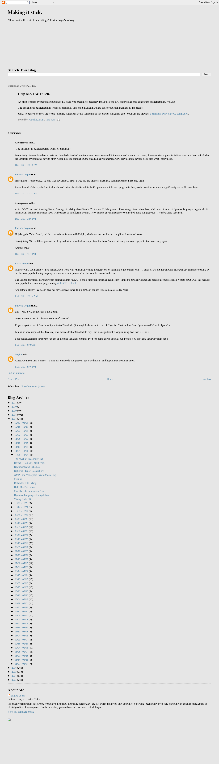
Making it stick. (25, 12)
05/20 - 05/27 (22, 591)
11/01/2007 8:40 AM (25, 344)
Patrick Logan (23, 174)
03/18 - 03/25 (22, 627)
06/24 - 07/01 (22, 571)
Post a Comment (16, 372)
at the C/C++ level (66, 283)
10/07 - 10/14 (22, 511)
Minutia (18, 478)
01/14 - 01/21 (22, 659)
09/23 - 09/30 (22, 519)
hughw (18, 354)
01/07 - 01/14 (22, 663)
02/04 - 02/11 (22, 647)
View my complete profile (21, 711)
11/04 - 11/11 (22, 450)
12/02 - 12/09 (22, 434)
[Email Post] (58, 119)
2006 (14, 667)
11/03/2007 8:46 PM (25, 366)
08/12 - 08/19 (22, 543)
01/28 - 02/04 (22, 651)
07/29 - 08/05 (22, 551)
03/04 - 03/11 (22, 635)
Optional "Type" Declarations (29, 470)
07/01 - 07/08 (22, 567)
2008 (14, 414)
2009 (14, 410)
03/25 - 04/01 (22, 623)
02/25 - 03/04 (22, 639)
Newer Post (14, 379)
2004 (14, 675)
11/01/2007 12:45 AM (26, 296)
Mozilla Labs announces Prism (29, 491)
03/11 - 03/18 (22, 631)
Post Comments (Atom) (33, 386)
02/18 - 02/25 (22, 643)
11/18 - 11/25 (22, 442)
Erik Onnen (21, 263)
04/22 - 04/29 (22, 607)
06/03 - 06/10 (22, 583)
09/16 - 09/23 (22, 523)
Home (110, 379)
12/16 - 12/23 (22, 426)
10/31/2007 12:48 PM (26, 164)
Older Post (206, 379)
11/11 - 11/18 (22, 446)
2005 (14, 671)
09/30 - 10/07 (22, 515)
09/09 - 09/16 (22, 527)
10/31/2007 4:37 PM (25, 253)
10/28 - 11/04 (22, 454)
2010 (14, 406)
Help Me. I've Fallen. (24, 487)
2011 (14, 402)
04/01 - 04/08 (22, 619)
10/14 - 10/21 (22, 507)
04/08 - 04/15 (22, 615)
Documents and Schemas (27, 466)
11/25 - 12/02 (22, 438)
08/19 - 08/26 (22, 539)
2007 (14, 418)
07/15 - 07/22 (22, 559)
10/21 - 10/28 (22, 503)
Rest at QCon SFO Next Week (29, 462)
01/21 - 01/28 (22, 655)
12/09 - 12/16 (22, 430)
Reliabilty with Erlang (25, 482)
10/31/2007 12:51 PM (26, 193)
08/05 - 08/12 (22, 547)
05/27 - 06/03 (22, 587)
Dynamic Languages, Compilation (31, 495)
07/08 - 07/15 (22, 563)
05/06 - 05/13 (22, 599)
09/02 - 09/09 (22, 531)
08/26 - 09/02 (22, 535)
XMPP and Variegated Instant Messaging (35, 474)
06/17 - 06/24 (22, 575)
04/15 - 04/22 (22, 611)
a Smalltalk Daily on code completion (169, 113)
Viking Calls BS (22, 499)
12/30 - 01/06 (22, 422)
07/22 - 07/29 (22, 555)
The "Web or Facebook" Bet (28, 458)
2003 (14, 679)
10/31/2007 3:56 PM (25, 218)
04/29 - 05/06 (22, 603)
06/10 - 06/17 (22, 579)
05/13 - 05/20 (22, 595)
